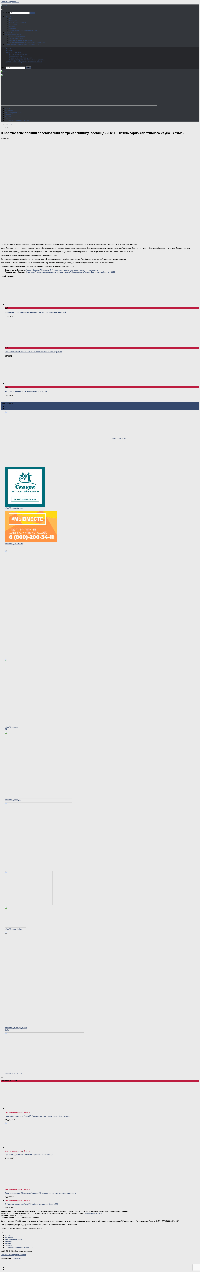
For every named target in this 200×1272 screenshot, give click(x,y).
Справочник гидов (16, 38)
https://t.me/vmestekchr (14, 544)
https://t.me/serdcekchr (13, 929)
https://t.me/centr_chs (13, 800)
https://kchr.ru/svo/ (119, 438)
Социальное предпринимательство (23, 30)
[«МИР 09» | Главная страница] (5, 5)
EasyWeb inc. (16, 1258)
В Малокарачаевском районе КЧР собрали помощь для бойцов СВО (31, 1204)
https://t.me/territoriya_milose (16, 1028)
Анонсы (12, 19)
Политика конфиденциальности (13, 1255)
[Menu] (1, 9)
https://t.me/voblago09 (13, 1073)
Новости (8, 124)
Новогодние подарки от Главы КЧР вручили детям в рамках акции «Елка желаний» (37, 1116)
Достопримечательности (18, 36)
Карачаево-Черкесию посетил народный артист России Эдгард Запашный (36, 312)
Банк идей (13, 21)
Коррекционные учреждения (20, 40)
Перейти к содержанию (10, 2)
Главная (8, 17)
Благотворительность (17, 23)
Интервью (13, 25)
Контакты (9, 32)
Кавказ (12, 27)
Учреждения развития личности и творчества (27, 42)
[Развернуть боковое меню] (1, 1077)
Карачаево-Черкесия (13, 34)
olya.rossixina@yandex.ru (93, 1213)
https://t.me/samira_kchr (14, 508)
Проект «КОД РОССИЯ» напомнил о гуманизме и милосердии (29, 1155)
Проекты (12, 28)
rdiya (7, 1030)
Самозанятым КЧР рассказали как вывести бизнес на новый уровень (33, 352)
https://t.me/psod (11, 727)
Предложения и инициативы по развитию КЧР (23, 44)
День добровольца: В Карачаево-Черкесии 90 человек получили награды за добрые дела (40, 1193)
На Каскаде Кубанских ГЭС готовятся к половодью (26, 392)
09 (6, 729)
